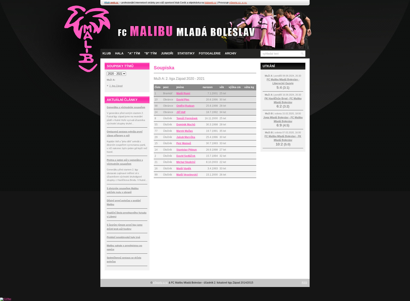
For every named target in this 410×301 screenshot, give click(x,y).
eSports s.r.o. (160, 282)
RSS (304, 282)
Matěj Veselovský (187, 174)
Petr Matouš (183, 143)
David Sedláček (185, 155)
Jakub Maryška (185, 137)
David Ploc (182, 99)
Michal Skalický (185, 162)
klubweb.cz (210, 2)
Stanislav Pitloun (186, 149)
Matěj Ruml (183, 93)
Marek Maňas (184, 130)
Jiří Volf (180, 112)
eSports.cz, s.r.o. (238, 2)
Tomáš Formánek (187, 118)
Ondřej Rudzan (185, 105)
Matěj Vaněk (183, 168)
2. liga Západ (116, 85)
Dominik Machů (185, 124)
